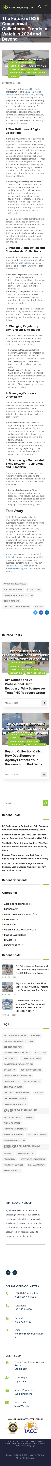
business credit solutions (17, 1053)
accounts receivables (15, 584)
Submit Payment (23, 1393)
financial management (15, 1129)
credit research (32, 1081)
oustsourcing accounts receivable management (22, 1147)
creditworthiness (13, 1087)
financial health (12, 1123)
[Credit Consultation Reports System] (7, 1362)
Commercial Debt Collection (18, 595)
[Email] (7, 1330)
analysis (35, 1035)
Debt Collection (36, 73)
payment (8, 1153)
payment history (26, 1153)
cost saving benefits (31, 1070)
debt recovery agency (15, 1098)
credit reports (11, 601)
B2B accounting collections (18, 1041)
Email (17, 1330)
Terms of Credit (12, 1171)
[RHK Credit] (7, 1402)
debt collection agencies (16, 607)
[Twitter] (35, 612)
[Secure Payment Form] (7, 1390)
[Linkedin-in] (14, 1272)
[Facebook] (41, 612)
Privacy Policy (26, 1446)
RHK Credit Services (13, 1165)
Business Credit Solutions (23, 69)
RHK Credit (20, 1402)
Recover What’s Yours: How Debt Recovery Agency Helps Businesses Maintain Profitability (25, 856)
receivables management (33, 1159)
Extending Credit (12, 1117)
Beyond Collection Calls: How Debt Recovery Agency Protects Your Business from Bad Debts (23, 757)
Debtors (38, 607)
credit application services (17, 1076)
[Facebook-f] (8, 1272)
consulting (15, 73)
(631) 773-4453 (22, 1321)
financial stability (37, 1134)
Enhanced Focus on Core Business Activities (20, 1111)
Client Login (20, 1377)
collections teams (31, 1058)
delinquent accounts (15, 1104)
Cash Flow (9, 919)
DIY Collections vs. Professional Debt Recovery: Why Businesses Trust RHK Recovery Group (25, 686)
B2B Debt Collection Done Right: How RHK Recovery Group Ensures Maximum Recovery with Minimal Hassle (24, 867)
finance (13, 76)
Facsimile (19, 1318)
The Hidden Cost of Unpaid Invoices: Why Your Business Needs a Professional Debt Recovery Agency (25, 846)
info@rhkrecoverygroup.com (19, 568)
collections (33, 589)
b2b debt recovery (13, 589)
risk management (36, 1165)
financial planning (13, 1134)
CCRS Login (20, 1368)
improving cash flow (14, 1140)
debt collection (26, 263)
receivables (9, 1159)
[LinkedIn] (47, 612)
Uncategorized (12, 945)
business (14, 66)
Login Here (20, 1381)
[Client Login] (7, 1377)
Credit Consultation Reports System (29, 1364)
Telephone (20, 1305)
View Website (21, 1406)
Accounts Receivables (21, 63)
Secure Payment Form (26, 1390)
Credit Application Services (19, 929)
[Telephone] (7, 1305)
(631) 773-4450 (21, 565)
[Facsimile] (7, 1318)
